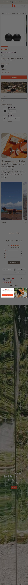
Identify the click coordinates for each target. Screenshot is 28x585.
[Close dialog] (26, 288)
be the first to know (7, 295)
